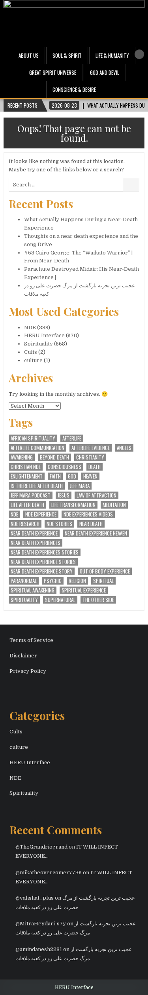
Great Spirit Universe (52, 72)
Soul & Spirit (67, 55)
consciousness (64, 467)
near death (91, 524)
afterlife (71, 438)
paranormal (24, 581)
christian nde (26, 467)
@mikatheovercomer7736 (48, 872)
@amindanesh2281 (38, 949)
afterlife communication (37, 448)
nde (14, 514)
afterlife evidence (90, 448)
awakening (22, 457)
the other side (98, 600)
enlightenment (27, 476)
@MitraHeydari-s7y (40, 924)
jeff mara (80, 486)
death (94, 467)
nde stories (59, 524)
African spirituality (33, 438)
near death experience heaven (96, 533)
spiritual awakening (32, 590)
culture (33, 360)
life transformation (73, 505)
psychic (53, 581)
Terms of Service (31, 640)
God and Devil (104, 72)
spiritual (103, 581)
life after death (27, 505)
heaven (90, 476)
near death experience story (42, 571)
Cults (30, 352)
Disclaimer (23, 656)
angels (124, 448)
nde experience (40, 514)
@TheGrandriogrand (41, 847)
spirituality (24, 600)
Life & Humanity (112, 55)
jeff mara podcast (31, 495)
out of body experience (105, 571)
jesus (63, 495)
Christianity (90, 457)
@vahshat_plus (34, 898)
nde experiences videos (88, 514)
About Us (29, 55)
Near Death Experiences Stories (45, 552)
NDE (30, 327)
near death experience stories (43, 562)
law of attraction (96, 495)
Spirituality (38, 344)
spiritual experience (84, 590)
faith (55, 476)
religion (77, 581)
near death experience (34, 533)
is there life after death (37, 486)
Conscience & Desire (74, 89)
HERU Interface (44, 335)
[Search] (139, 54)
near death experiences (35, 543)
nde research (25, 524)
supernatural (60, 600)
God (72, 476)
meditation (114, 505)
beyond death (54, 457)
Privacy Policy (27, 671)
